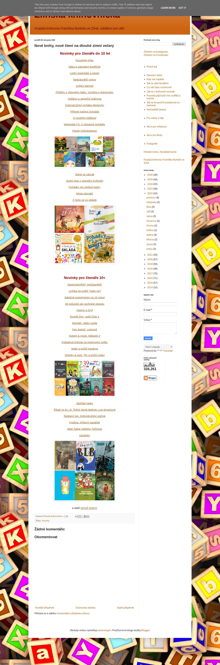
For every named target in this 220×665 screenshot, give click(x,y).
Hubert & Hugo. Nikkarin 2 (84, 335)
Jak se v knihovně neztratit (161, 91)
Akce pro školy (154, 135)
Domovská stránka (85, 607)
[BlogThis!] (79, 516)
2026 (150, 175)
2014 (150, 287)
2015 (150, 283)
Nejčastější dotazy (156, 109)
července (152, 221)
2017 (150, 273)
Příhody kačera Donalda (84, 111)
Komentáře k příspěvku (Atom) (73, 613)
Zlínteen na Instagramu (156, 51)
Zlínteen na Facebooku (156, 55)
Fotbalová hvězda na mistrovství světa (84, 342)
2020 (150, 259)
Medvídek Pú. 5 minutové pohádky (84, 124)
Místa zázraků (84, 193)
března (150, 239)
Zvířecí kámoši (84, 85)
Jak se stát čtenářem (157, 83)
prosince (151, 197)
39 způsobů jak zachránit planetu (84, 303)
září (149, 211)
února (150, 244)
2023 (150, 188)
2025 (150, 179)
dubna (150, 235)
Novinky (46, 520)
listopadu (152, 202)
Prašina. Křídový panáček (84, 422)
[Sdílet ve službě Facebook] (85, 516)
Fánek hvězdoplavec (84, 130)
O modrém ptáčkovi (84, 117)
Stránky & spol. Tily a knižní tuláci (85, 355)
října (149, 207)
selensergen (104, 630)
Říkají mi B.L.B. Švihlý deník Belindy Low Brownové (85, 409)
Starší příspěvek (125, 607)
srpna (150, 216)
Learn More (168, 7)
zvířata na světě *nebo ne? (84, 291)
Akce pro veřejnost (156, 126)
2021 (150, 255)
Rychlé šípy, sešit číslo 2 (84, 316)
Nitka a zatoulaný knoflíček (85, 66)
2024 (150, 184)
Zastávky (84, 435)
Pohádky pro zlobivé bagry (84, 187)
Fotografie (152, 143)
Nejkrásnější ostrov (84, 79)
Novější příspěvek (44, 607)
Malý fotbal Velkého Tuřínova (84, 429)
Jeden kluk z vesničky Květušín (84, 180)
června (150, 225)
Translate (168, 350)
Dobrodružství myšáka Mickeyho (84, 105)
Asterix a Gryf (84, 310)
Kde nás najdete (155, 79)
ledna (150, 249)
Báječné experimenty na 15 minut (85, 297)
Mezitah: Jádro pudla (84, 323)
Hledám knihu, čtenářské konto (160, 152)
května (150, 230)
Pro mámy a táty (155, 118)
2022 (150, 193)
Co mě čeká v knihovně (159, 87)
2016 (150, 278)
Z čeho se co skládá (85, 200)
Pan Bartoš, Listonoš (84, 329)
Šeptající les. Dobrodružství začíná (84, 416)
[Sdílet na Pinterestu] (88, 516)
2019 (150, 264)
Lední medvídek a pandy (84, 73)
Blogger (145, 630)
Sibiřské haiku (84, 403)
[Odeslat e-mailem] (76, 516)
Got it (182, 7)
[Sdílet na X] (82, 516)
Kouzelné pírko (85, 60)
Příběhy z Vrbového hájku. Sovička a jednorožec (84, 92)
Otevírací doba (154, 75)
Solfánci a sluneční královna (84, 98)
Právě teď (152, 66)
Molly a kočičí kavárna (84, 348)
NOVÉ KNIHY (89, 508)
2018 (150, 268)
